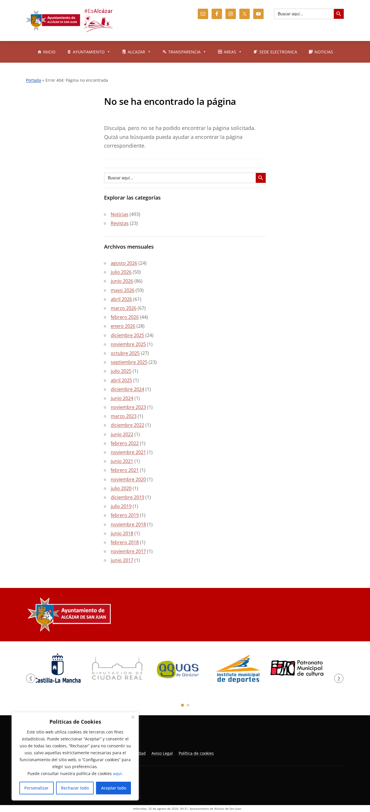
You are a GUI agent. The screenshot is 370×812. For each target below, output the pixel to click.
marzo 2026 (123, 308)
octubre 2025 (125, 353)
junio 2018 (122, 533)
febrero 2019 (125, 515)
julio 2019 (121, 506)
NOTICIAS (323, 52)
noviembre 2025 (128, 344)
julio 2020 (121, 488)
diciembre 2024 (127, 389)
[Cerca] (132, 717)
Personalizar (36, 788)
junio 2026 (122, 281)
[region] (75, 756)
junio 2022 (122, 434)
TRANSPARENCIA (184, 52)
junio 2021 (122, 461)
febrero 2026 (125, 317)
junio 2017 (122, 560)
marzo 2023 (123, 416)
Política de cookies (196, 758)
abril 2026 (121, 299)
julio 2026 (121, 272)
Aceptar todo (113, 788)
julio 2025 (121, 371)
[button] (30, 680)
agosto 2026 (124, 263)
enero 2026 (123, 326)
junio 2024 (122, 398)
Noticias (119, 214)
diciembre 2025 (127, 335)
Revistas (120, 223)
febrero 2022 (125, 443)
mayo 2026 (122, 290)
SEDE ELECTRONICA (278, 52)
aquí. (118, 773)
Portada (33, 80)
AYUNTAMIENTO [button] (89, 52)
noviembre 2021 (128, 452)
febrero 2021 (125, 470)
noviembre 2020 (128, 479)
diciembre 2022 (127, 425)
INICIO (49, 52)
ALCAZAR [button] (136, 52)
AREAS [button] (230, 52)
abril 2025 (121, 380)
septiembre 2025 (129, 362)
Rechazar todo (75, 788)
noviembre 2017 (128, 551)
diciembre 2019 (127, 497)
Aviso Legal (162, 758)
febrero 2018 (125, 542)
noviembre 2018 (128, 524)
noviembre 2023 (128, 407)
